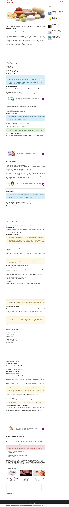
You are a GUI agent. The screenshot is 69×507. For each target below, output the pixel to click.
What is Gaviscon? (10, 62)
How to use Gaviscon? (11, 64)
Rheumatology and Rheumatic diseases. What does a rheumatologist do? (57, 25)
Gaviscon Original (26, 462)
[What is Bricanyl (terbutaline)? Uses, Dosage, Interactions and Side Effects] (49, 19)
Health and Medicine (11, 31)
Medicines (26, 31)
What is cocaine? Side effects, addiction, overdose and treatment (25, 478)
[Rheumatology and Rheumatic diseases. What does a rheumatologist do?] (49, 26)
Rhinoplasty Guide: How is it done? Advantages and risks (57, 12)
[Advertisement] (25, 52)
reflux (22, 463)
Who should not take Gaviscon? (29, 464)
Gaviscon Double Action (34, 461)
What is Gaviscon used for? (12, 63)
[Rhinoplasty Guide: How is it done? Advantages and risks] (49, 13)
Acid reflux (9, 460)
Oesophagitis (13, 463)
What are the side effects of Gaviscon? (14, 71)
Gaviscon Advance (33, 460)
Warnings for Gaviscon (11, 67)
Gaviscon (29, 460)
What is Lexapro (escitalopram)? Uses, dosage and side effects (12, 478)
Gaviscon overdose (32, 462)
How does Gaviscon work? (39, 462)
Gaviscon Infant (21, 462)
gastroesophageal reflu (24, 460)
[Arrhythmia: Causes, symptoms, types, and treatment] (49, 38)
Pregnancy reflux (18, 463)
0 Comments (58, 22)
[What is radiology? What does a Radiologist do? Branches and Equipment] (49, 32)
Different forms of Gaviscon (16, 460)
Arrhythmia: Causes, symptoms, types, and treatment (56, 37)
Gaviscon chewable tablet (13, 461)
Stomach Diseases (32, 31)
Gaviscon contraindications (12, 70)
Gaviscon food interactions (14, 462)
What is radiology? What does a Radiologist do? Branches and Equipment (56, 31)
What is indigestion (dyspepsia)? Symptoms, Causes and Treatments (39, 478)
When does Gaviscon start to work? (19, 464)
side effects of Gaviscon (27, 463)
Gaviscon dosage (10, 66)
